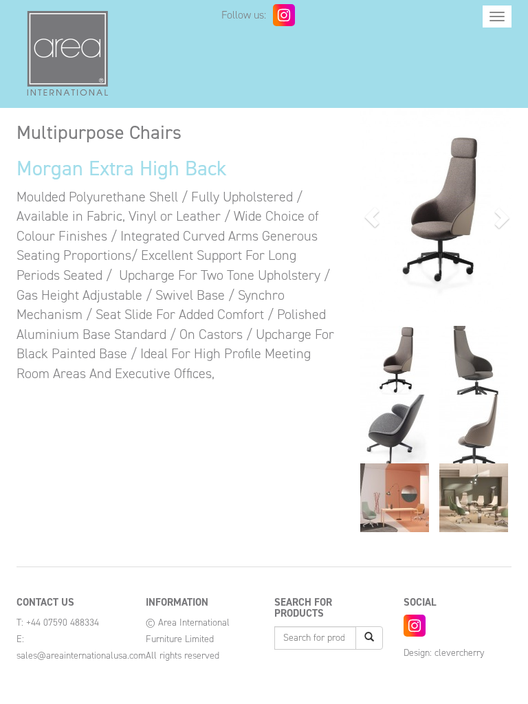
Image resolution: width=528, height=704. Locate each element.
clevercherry (459, 652)
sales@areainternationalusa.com (81, 655)
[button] (371, 217)
